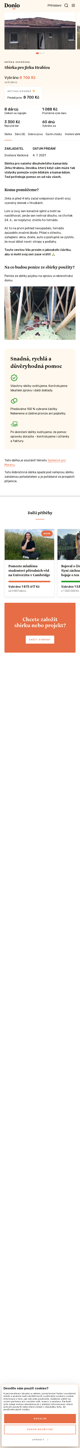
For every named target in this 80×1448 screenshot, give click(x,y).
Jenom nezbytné (40, 1429)
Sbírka (8, 134)
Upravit (38, 1439)
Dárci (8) (20, 134)
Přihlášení (54, 5)
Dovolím (40, 1418)
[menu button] (73, 5)
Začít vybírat (40, 639)
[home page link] (12, 6)
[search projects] (66, 5)
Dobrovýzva (35, 134)
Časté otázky (54, 134)
